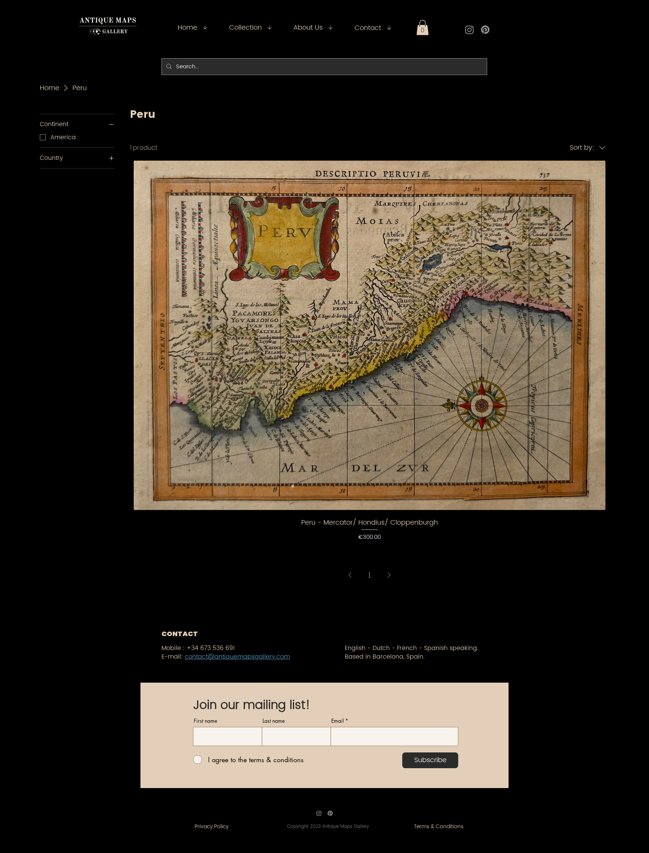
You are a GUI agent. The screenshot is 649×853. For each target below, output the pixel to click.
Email (337, 721)
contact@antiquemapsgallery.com (237, 657)
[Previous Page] (350, 574)
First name (205, 721)
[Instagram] (469, 29)
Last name (274, 721)
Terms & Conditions (438, 826)
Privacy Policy (211, 826)
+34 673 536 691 (211, 648)
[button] (422, 27)
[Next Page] (389, 574)
